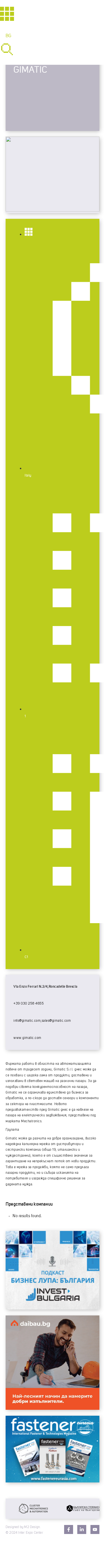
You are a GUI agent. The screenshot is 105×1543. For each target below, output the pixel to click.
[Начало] (7, 14)
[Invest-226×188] (52, 1308)
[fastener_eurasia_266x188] (52, 1481)
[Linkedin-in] (81, 1529)
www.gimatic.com (27, 1038)
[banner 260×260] (52, 1408)
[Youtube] (94, 1529)
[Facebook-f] (68, 1529)
